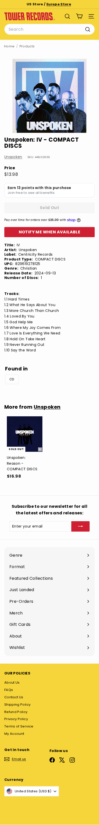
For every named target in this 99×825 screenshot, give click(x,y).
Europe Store (58, 4)
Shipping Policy (17, 704)
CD (11, 379)
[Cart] (79, 16)
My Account (14, 733)
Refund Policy (16, 711)
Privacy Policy (16, 719)
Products (27, 46)
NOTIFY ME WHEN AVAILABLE (49, 232)
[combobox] (49, 29)
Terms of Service (19, 726)
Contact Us (13, 697)
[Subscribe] (80, 526)
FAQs (8, 689)
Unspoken (13, 156)
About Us (12, 682)
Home (9, 46)
